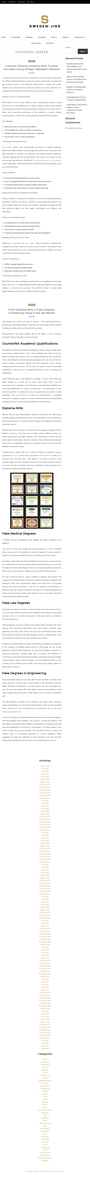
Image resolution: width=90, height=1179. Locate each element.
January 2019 (45, 995)
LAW (45, 1115)
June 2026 (45, 771)
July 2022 (45, 897)
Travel (45, 1150)
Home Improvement (45, 1110)
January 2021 (45, 931)
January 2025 (45, 817)
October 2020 (45, 939)
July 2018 (45, 1011)
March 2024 (45, 843)
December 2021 (45, 915)
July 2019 (45, 979)
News (45, 1121)
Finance (66, 37)
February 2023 (45, 878)
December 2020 (45, 934)
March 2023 (45, 875)
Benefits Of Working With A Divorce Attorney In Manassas (76, 89)
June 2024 (45, 835)
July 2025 (45, 801)
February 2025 (45, 814)
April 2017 (45, 1049)
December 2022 (45, 883)
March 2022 (45, 907)
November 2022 (45, 886)
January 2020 (45, 963)
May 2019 (45, 985)
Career (31, 61)
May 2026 (45, 774)
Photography (45, 1129)
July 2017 (45, 1041)
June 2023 (45, 867)
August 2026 (45, 766)
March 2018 (45, 1019)
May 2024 (45, 838)
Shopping (42, 37)
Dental (45, 1078)
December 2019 (45, 966)
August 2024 (45, 830)
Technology (79, 37)
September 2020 (45, 942)
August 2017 (45, 1038)
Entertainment (45, 1089)
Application (45, 1062)
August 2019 (45, 977)
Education (45, 1083)
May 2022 (45, 902)
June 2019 (45, 982)
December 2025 (45, 787)
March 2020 (45, 958)
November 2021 (45, 918)
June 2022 (45, 899)
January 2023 (45, 881)
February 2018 (45, 1022)
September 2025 (45, 795)
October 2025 (45, 793)
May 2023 (45, 870)
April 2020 (45, 955)
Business (29, 37)
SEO (45, 1134)
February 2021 (45, 929)
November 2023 (45, 854)
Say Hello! (30, 2)
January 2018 (45, 1025)
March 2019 (45, 990)
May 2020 (45, 953)
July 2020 (45, 947)
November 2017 (45, 1030)
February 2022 (45, 910)
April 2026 (45, 777)
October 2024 (45, 825)
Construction (45, 1075)
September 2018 (45, 1006)
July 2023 (45, 865)
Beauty (45, 1067)
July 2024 (45, 833)
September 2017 (45, 1035)
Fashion (45, 1091)
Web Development (45, 1158)
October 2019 (45, 971)
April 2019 (45, 987)
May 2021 (45, 921)
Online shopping (45, 1123)
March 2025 (45, 811)
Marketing (45, 1118)
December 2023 (45, 851)
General (45, 1102)
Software (45, 1142)
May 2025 (45, 806)
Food (45, 1097)
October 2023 (45, 857)
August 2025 (45, 798)
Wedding (45, 1161)
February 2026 (45, 782)
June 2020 (45, 950)
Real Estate (36, 43)
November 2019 (45, 969)
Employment (45, 1086)
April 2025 (45, 809)
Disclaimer (21, 2)
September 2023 (45, 859)
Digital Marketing (45, 1081)
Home (3, 37)
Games (45, 1099)
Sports (45, 1145)
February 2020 (45, 961)
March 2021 (45, 926)
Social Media (45, 1139)
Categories (12, 2)
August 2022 (45, 894)
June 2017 (45, 1043)
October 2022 (45, 889)
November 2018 (45, 1001)
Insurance (45, 1113)
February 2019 (45, 993)
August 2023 (45, 862)
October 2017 (45, 1033)
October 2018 (45, 1003)
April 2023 (45, 873)
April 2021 (45, 923)
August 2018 (45, 1009)
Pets (45, 1126)
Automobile (45, 1065)
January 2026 (45, 785)
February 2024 (45, 846)
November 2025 (45, 790)
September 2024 (45, 827)
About (4, 2)
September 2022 (45, 891)
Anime (45, 1059)
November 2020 (45, 937)
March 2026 (45, 779)
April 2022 (45, 905)
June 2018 (45, 1014)
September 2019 (45, 974)
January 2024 (45, 849)
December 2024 (45, 819)
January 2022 (45, 913)
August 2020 (45, 945)
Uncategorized (45, 1153)
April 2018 (45, 1017)
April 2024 (45, 841)
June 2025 (45, 803)
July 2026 (45, 769)
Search (68, 47)
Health (54, 37)
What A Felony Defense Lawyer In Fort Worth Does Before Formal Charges (77, 79)
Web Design (45, 1155)
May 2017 (45, 1046)
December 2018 (45, 998)
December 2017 (45, 1027)
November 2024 (45, 822)
